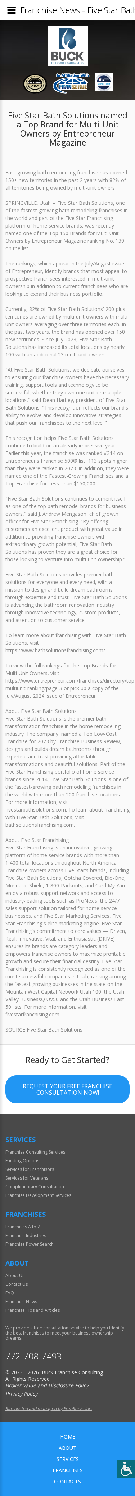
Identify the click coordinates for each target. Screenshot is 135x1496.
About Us (14, 1275)
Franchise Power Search (29, 1244)
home (67, 1436)
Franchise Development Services (38, 1195)
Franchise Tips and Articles (32, 1310)
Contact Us (16, 1284)
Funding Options (22, 1161)
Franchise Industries (25, 1235)
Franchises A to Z (22, 1227)
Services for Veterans (26, 1178)
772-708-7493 (33, 1356)
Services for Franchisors (29, 1169)
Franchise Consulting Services (35, 1152)
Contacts (67, 1481)
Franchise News (21, 1301)
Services (68, 1459)
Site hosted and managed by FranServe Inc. (48, 1408)
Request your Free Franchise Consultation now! (67, 1089)
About (67, 1447)
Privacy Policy (21, 1393)
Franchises (68, 1470)
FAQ (9, 1293)
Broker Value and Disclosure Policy (47, 1385)
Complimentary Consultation (34, 1187)
